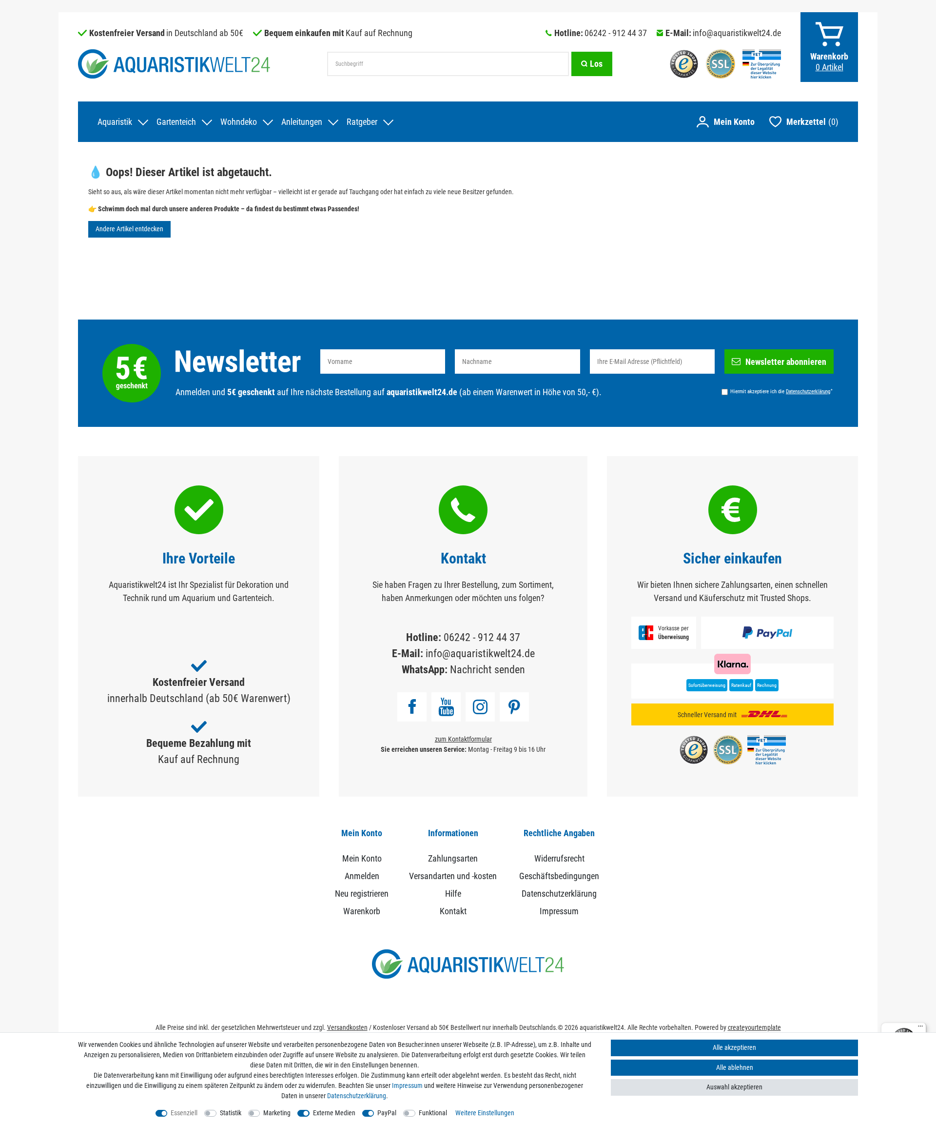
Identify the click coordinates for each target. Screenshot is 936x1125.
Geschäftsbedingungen (559, 876)
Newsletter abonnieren (785, 362)
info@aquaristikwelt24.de (737, 33)
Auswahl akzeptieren (734, 1087)
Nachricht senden (487, 669)
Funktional (433, 1113)
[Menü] (920, 1028)
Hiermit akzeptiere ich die (781, 391)
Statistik (230, 1113)
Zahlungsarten (453, 858)
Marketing (277, 1113)
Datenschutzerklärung (559, 893)
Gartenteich (176, 122)
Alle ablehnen (734, 1067)
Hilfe (453, 893)
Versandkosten (347, 1027)
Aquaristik (115, 122)
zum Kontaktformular (463, 739)
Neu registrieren (362, 893)
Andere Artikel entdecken (129, 229)
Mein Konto (362, 858)
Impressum (559, 911)
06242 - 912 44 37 (616, 33)
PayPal (386, 1113)
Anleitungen (301, 122)
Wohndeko (238, 122)
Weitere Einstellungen (484, 1113)
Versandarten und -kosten (453, 876)
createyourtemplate (754, 1027)
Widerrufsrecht (559, 858)
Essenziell (184, 1113)
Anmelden (362, 876)
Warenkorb (361, 911)
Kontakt (453, 911)
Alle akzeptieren (734, 1047)
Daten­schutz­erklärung (356, 1096)
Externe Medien (334, 1113)
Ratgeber (362, 122)
